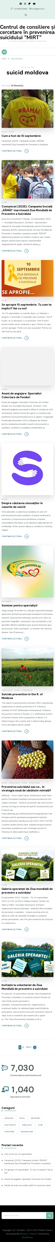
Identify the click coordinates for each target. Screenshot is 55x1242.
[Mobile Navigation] (4, 52)
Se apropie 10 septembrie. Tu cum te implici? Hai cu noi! (27, 306)
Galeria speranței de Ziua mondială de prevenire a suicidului (27, 891)
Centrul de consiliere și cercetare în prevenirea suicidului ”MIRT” (27, 32)
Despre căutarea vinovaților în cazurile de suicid (22, 505)
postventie (10, 1125)
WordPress (27, 1237)
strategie (27, 690)
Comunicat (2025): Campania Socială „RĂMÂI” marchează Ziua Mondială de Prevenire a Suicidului (27, 210)
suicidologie (27, 1132)
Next (29, 1047)
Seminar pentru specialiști (20, 605)
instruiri (6, 601)
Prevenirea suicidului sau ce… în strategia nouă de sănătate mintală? (26, 788)
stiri (11, 132)
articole (8, 1118)
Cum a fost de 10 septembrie (21, 136)
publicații (7, 690)
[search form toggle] (26, 15)
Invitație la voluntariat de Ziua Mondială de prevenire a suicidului (25, 987)
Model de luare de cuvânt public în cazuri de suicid (27, 1185)
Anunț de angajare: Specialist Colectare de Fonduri (22, 395)
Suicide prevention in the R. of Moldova (22, 696)
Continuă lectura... (12, 151)
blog (4, 132)
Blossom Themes (28, 1233)
